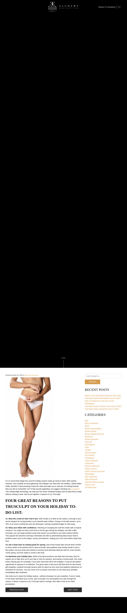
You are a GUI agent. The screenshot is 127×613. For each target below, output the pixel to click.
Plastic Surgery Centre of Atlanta (52, 7)
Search (92, 382)
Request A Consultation (107, 7)
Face (87, 447)
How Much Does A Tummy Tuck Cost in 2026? (103, 406)
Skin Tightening (91, 477)
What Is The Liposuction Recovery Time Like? (103, 395)
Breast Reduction (92, 439)
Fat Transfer (89, 455)
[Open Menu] (119, 7)
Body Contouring (33, 375)
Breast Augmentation (93, 429)
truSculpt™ (75, 489)
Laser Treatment (91, 461)
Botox (87, 426)
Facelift (88, 450)
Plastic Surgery (91, 469)
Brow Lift (88, 442)
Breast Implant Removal (94, 434)
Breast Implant (90, 431)
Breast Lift (89, 437)
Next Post (73, 590)
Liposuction (89, 463)
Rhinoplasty (89, 474)
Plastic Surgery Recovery (95, 471)
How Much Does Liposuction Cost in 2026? (102, 409)
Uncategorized (90, 487)
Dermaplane (90, 445)
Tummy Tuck (90, 485)
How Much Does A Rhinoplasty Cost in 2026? (103, 398)
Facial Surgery (90, 453)
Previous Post (16, 590)
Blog (26, 375)
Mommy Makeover (92, 466)
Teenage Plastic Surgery (94, 482)
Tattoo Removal (91, 479)
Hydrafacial (89, 458)
